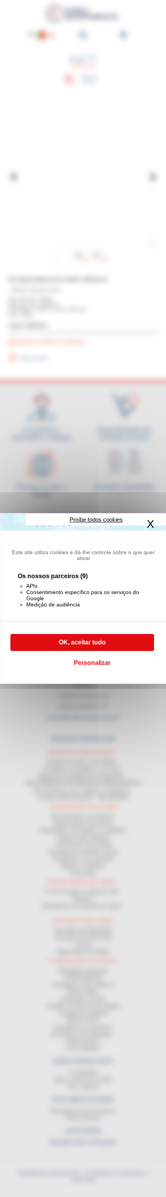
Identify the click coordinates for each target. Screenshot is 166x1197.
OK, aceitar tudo (82, 642)
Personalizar (92, 662)
